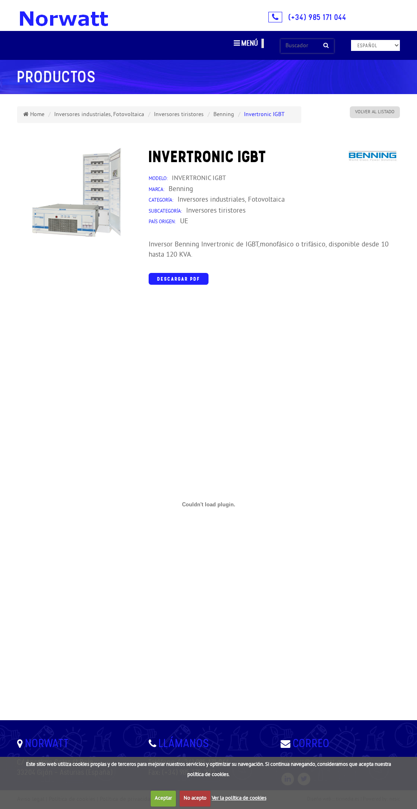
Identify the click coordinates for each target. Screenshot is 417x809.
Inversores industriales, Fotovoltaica (99, 114)
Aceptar (163, 798)
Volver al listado (375, 112)
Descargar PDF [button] (178, 279)
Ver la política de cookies (239, 798)
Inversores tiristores (179, 114)
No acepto (195, 798)
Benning (223, 114)
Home (36, 114)
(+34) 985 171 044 (317, 17)
